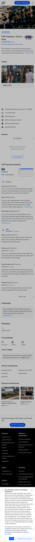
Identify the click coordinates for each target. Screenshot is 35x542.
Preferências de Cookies (24, 539)
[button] (32, 490)
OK (11, 539)
